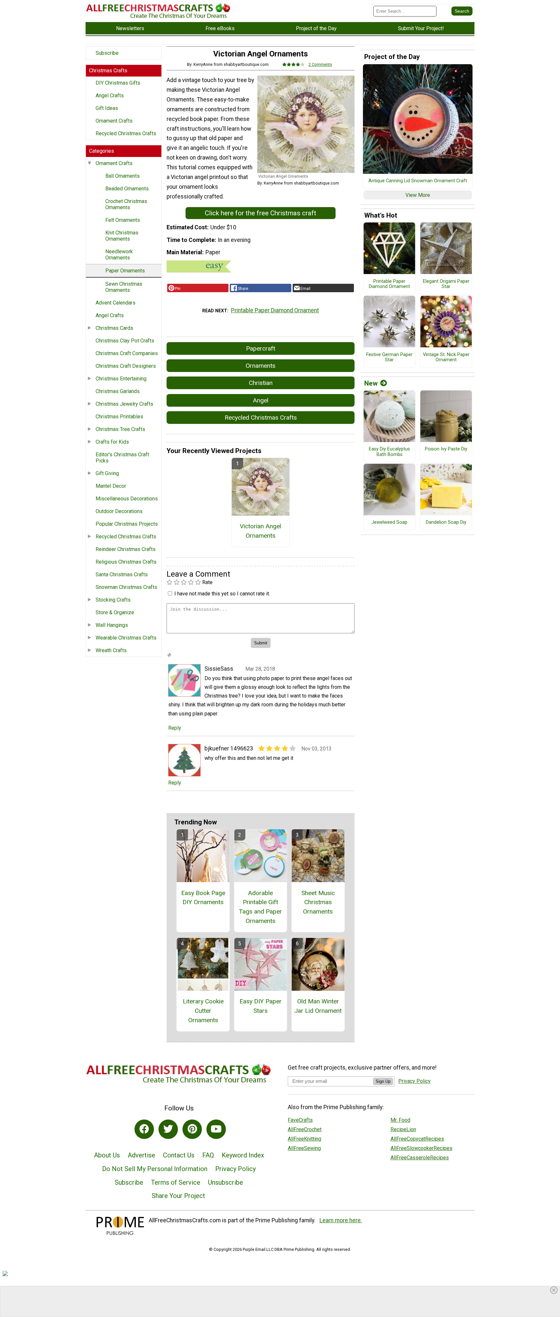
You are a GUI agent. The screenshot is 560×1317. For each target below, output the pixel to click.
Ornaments (260, 365)
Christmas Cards (114, 328)
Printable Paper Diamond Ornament (275, 310)
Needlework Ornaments (119, 254)
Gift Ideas (107, 108)
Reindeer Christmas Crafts (126, 549)
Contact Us (178, 1155)
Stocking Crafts (113, 600)
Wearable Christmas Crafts (126, 638)
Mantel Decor (111, 486)
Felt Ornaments (122, 220)
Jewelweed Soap (389, 522)
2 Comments (320, 64)
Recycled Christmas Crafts (126, 133)
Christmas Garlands (118, 391)
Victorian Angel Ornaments (260, 530)
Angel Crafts (110, 95)
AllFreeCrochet (304, 1129)
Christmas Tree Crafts (120, 429)
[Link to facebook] (144, 1129)
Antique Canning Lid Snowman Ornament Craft (417, 181)
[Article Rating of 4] (293, 64)
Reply (174, 728)
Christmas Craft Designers (126, 366)
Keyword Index (243, 1155)
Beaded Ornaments (127, 189)
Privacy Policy (235, 1169)
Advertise (141, 1155)
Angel (260, 400)
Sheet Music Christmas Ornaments (318, 902)
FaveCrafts (300, 1120)
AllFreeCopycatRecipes (417, 1139)
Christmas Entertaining (121, 379)
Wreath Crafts (111, 650)
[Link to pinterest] (192, 1129)
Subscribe (107, 53)
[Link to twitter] (168, 1129)
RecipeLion (403, 1129)
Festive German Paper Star (389, 357)
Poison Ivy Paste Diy (446, 449)
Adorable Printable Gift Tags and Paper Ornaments (260, 907)
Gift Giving (107, 473)
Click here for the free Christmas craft (260, 213)
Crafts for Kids (112, 442)
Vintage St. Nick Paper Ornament (446, 357)
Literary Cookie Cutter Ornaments (203, 1011)
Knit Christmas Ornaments (121, 236)
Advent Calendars (115, 303)
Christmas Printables (119, 416)
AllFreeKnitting (304, 1139)
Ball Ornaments (122, 176)
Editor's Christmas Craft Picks (122, 457)
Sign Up (383, 1081)
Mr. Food (400, 1120)
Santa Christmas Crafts (122, 574)
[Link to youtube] (216, 1129)
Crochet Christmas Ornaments (126, 204)
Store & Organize (115, 612)
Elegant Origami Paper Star (446, 284)
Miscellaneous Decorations (127, 499)
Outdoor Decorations (119, 511)
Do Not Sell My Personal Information (154, 1169)
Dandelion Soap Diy (446, 522)
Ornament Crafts (114, 121)
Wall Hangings (112, 625)
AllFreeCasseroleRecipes (420, 1158)
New (371, 383)
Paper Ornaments (125, 271)
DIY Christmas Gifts (118, 83)
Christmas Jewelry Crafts (124, 404)
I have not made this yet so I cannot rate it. (222, 594)
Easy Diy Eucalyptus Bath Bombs (389, 452)
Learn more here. (341, 1220)
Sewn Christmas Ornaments (123, 287)
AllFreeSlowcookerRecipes (421, 1148)
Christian (261, 383)
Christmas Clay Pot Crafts (125, 341)
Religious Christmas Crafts (126, 562)
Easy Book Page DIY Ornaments (203, 897)
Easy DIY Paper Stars (260, 1006)
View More (417, 195)
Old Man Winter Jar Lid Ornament (318, 1006)
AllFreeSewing (304, 1148)
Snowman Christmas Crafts (126, 587)
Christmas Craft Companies (127, 353)
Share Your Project (178, 1196)
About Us (107, 1155)
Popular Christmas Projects (127, 524)
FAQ (208, 1155)
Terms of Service (175, 1182)
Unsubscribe (225, 1182)
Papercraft (260, 348)
